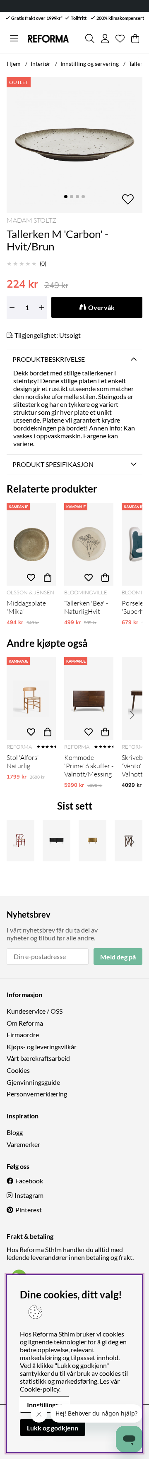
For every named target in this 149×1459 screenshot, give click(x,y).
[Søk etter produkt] (90, 38)
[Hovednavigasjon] (14, 38)
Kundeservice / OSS (34, 1011)
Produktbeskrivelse (48, 359)
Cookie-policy (39, 1389)
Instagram (28, 1195)
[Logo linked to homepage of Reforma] (48, 39)
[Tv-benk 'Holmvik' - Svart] (56, 840)
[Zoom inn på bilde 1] (74, 145)
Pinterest (28, 1210)
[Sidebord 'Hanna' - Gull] (92, 840)
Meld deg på (118, 957)
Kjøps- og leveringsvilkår (42, 1046)
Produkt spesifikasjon (53, 464)
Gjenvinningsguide (33, 1082)
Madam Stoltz (31, 220)
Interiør (40, 63)
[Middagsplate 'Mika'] (31, 544)
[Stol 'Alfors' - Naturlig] (31, 698)
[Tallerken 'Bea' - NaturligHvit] (88, 544)
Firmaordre (23, 1034)
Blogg (15, 1132)
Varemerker (23, 1144)
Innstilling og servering (89, 63)
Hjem (14, 63)
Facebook (29, 1181)
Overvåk (101, 307)
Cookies (18, 1070)
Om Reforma (25, 1023)
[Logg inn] (105, 38)
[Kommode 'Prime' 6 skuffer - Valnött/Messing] (88, 698)
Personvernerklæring (37, 1094)
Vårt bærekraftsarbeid (38, 1058)
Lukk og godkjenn (52, 1428)
